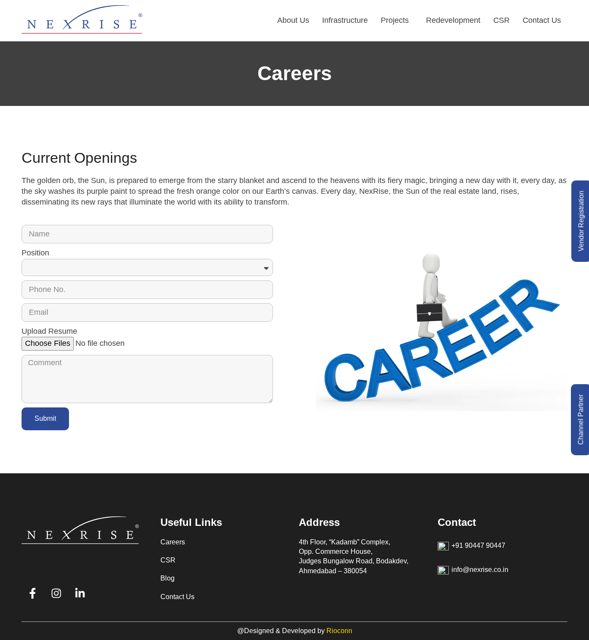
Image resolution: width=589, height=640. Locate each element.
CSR (501, 20)
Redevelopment (453, 20)
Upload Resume (49, 331)
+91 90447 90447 (478, 545)
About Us (293, 20)
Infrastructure (345, 20)
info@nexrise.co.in (479, 569)
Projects (395, 20)
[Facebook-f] (32, 593)
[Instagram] (56, 593)
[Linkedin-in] (80, 593)
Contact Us (542, 20)
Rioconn (339, 630)
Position (35, 253)
